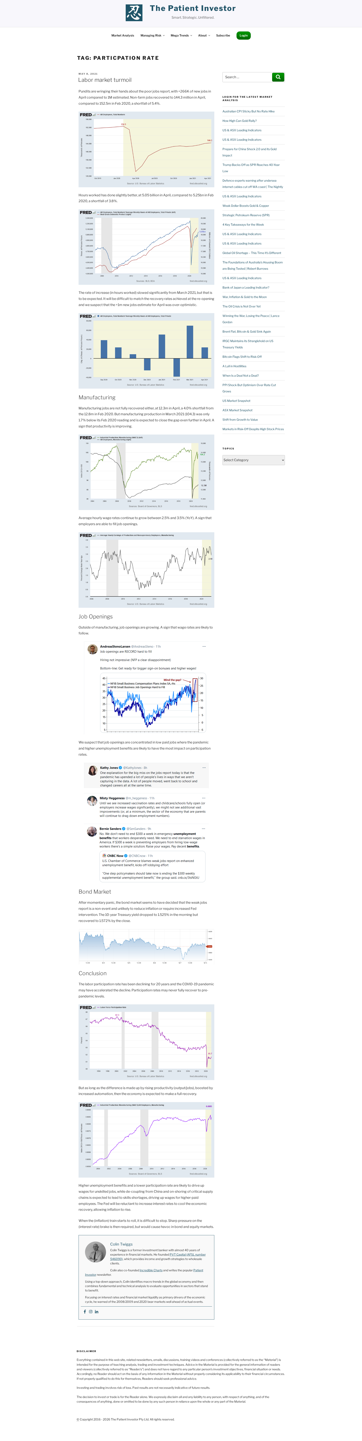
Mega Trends (180, 35)
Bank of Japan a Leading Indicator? (245, 287)
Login (244, 35)
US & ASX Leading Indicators (241, 130)
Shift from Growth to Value (240, 419)
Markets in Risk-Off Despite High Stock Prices (253, 429)
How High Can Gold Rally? (239, 120)
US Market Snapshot (236, 400)
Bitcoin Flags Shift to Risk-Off (242, 356)
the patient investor (193, 8)
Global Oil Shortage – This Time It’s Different (251, 253)
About (202, 35)
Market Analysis (122, 35)
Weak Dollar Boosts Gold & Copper (245, 205)
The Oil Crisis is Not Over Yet (241, 306)
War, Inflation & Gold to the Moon (244, 297)
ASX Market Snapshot (237, 410)
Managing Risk (151, 35)
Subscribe (223, 35)
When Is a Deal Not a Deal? (240, 375)
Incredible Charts (151, 1270)
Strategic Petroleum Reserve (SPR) (246, 215)
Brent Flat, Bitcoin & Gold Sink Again (246, 331)
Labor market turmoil (105, 80)
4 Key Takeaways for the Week (243, 224)
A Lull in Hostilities (234, 366)
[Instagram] (91, 1312)
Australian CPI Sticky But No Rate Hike (248, 111)
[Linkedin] (96, 1312)
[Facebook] (85, 1312)
